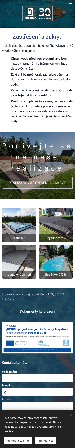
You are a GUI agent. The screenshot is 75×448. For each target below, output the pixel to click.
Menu (70, 4)
